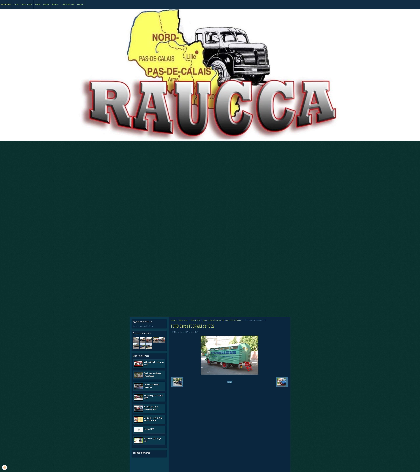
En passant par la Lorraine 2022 (153, 396)
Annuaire (55, 4)
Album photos (27, 4)
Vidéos (37, 4)
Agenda (46, 4)
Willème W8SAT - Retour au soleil (154, 363)
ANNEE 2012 (195, 320)
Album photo (183, 320)
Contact (80, 4)
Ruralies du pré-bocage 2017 (152, 439)
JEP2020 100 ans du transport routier (151, 408)
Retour (230, 382)
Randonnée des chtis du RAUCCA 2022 (152, 374)
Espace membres (68, 4)
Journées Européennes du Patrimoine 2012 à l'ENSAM (222, 320)
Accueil (16, 4)
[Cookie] (4, 467)
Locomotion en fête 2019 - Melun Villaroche (153, 419)
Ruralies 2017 (149, 428)
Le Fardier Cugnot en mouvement (151, 385)
